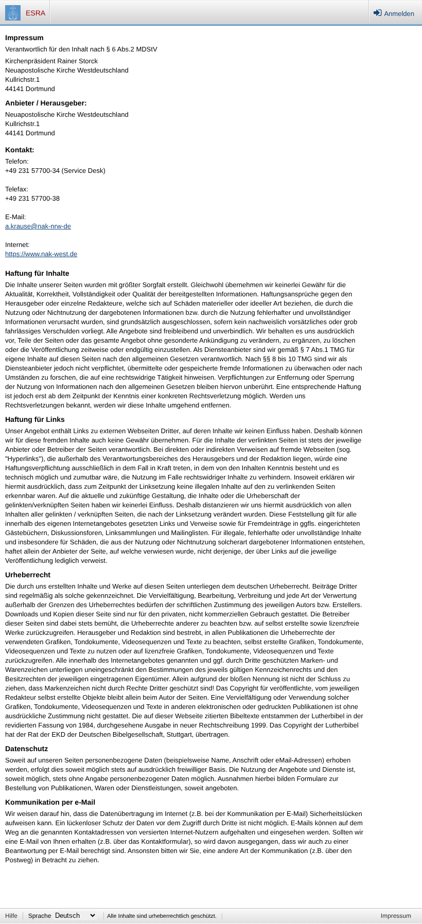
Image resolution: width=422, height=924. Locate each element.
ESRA (35, 13)
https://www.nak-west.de (41, 254)
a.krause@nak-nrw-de (38, 226)
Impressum (396, 915)
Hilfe (11, 915)
